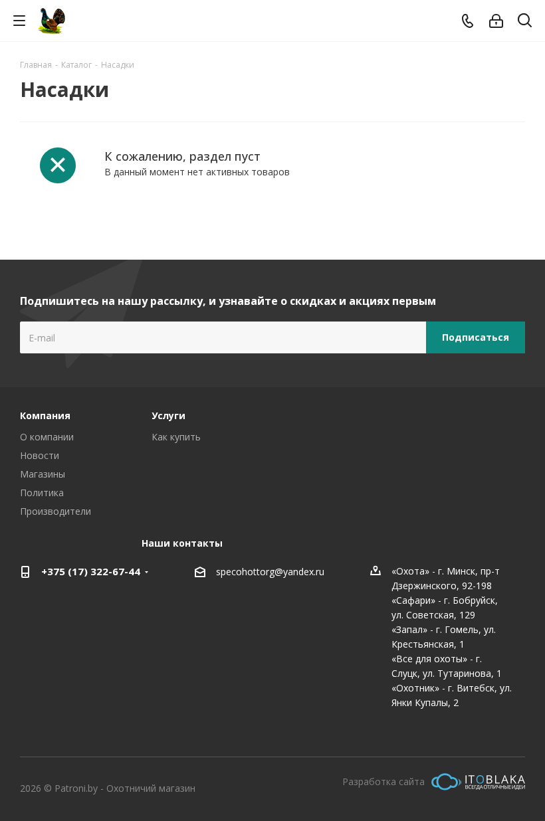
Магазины (42, 474)
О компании (47, 436)
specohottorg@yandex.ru (270, 571)
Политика (42, 492)
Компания (45, 415)
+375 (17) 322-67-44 (90, 571)
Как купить (176, 436)
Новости (39, 455)
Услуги (168, 415)
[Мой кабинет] (496, 21)
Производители (55, 511)
